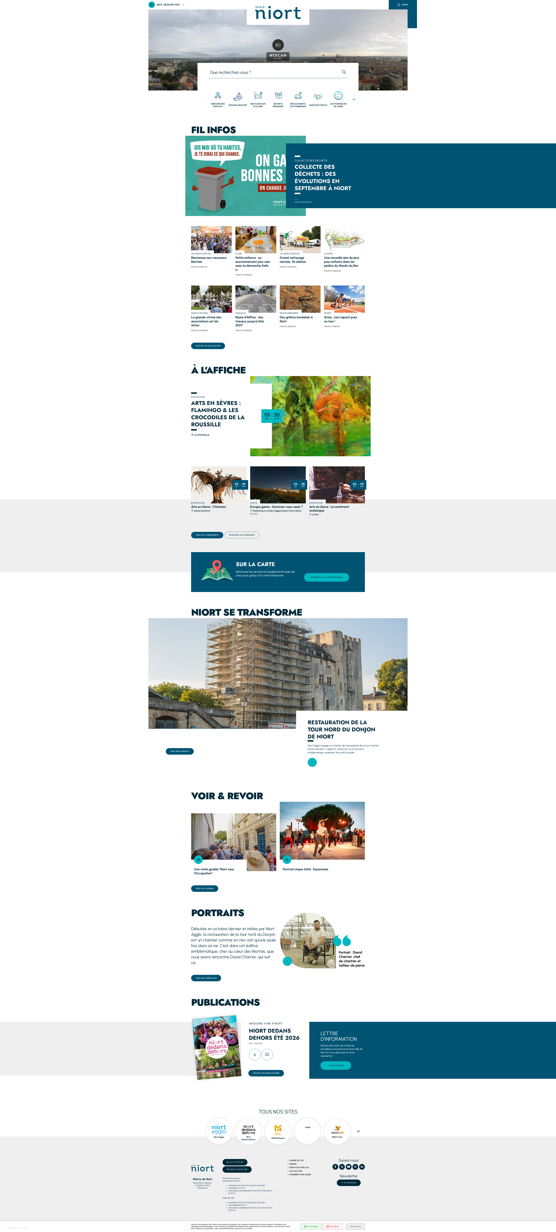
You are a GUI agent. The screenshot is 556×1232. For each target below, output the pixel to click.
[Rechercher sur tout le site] (344, 72)
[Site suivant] (358, 1131)
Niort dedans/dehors (248, 1138)
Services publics (299, 1167)
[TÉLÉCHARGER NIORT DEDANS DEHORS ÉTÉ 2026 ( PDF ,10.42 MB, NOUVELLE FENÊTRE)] (254, 1054)
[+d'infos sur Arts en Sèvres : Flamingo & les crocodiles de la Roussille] (310, 416)
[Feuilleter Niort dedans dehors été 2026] (267, 1054)
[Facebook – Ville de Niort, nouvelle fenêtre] (335, 1167)
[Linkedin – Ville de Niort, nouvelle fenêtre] (362, 1167)
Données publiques (300, 1174)
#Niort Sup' (337, 1137)
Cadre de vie (297, 1160)
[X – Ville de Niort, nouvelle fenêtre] (342, 1167)
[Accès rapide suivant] (353, 99)
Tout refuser (334, 1226)
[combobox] (274, 72)
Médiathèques (278, 1138)
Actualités (296, 1171)
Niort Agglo (219, 1137)
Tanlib (307, 1127)
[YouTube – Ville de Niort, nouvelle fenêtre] (349, 1167)
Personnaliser (355, 1226)
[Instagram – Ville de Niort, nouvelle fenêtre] (355, 1167)
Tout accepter (313, 1226)
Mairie (293, 1164)
